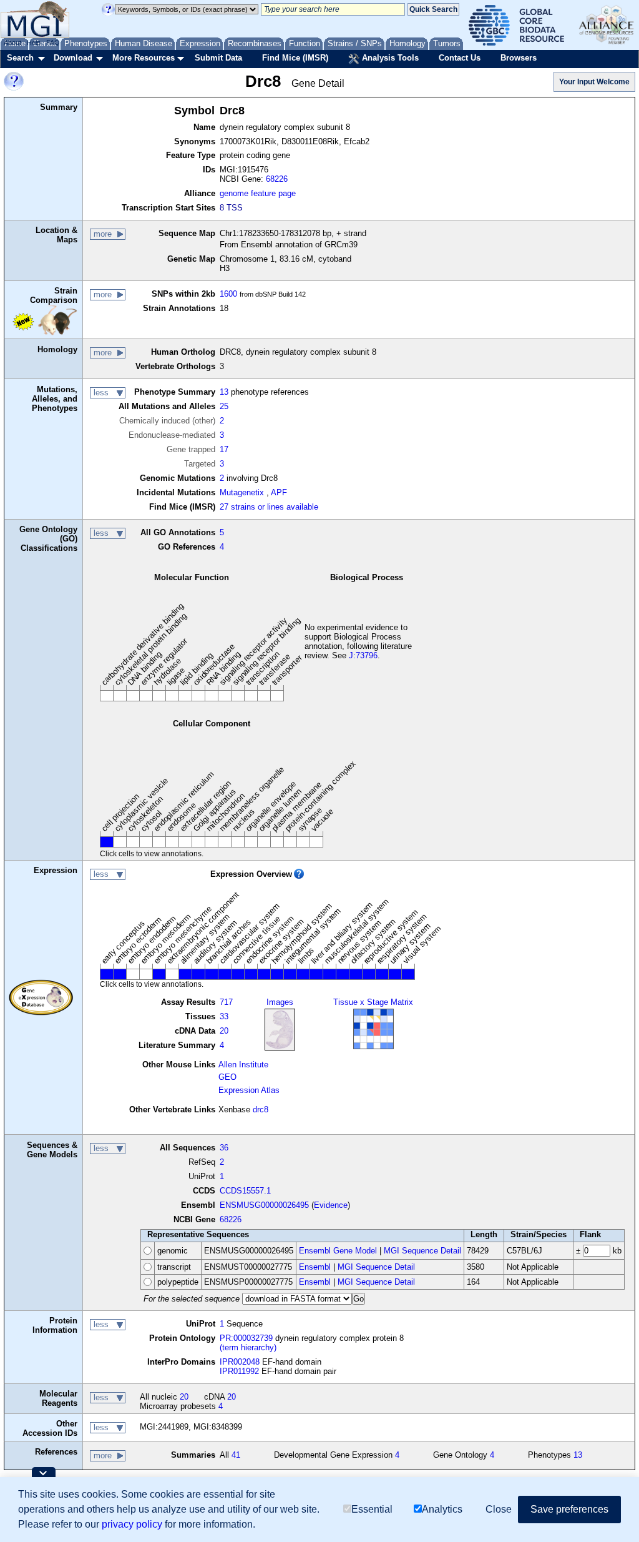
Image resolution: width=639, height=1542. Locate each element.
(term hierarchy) (248, 1347)
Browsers (518, 57)
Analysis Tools (389, 57)
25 (224, 406)
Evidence (331, 1205)
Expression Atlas (249, 1090)
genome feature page (258, 193)
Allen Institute (243, 1064)
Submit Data (218, 57)
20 (224, 1030)
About (12, 42)
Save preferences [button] (569, 1509)
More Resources (143, 57)
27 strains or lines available (269, 507)
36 (224, 1147)
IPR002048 (240, 1362)
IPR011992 (239, 1371)
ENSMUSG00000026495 (264, 1205)
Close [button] (498, 1509)
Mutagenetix (242, 492)
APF (279, 492)
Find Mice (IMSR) (295, 57)
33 (224, 1016)
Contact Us (459, 57)
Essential (372, 1509)
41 (236, 1455)
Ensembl (315, 1267)
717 (226, 1002)
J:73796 (363, 655)
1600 (228, 294)
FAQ (53, 42)
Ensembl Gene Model (338, 1250)
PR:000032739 (246, 1338)
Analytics (442, 1509)
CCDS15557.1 (245, 1190)
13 (224, 392)
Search (20, 57)
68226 (277, 179)
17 (224, 449)
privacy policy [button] (132, 1524)
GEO (227, 1077)
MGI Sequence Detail (422, 1250)
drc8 (260, 1109)
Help (34, 42)
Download (73, 57)
